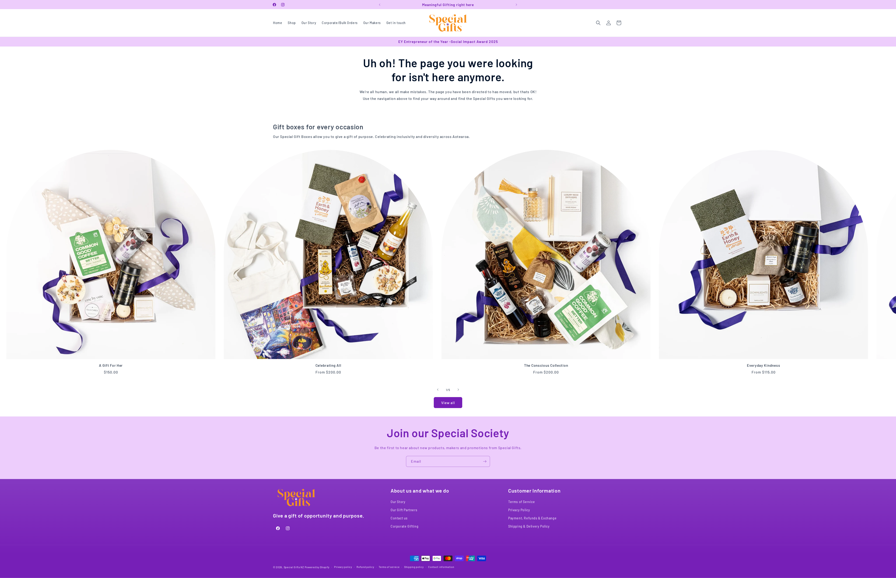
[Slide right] (458, 389)
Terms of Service (521, 502)
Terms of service (389, 566)
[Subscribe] (485, 461)
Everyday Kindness (763, 365)
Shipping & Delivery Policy (529, 527)
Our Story (398, 502)
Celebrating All (328, 365)
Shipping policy (414, 566)
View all (448, 403)
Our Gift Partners (404, 510)
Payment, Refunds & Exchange (532, 518)
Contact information (441, 566)
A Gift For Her (111, 365)
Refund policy (365, 566)
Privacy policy (343, 566)
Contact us (399, 518)
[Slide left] (438, 389)
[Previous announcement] (379, 4)
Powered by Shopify (317, 567)
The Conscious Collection (546, 365)
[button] (598, 23)
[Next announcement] (516, 4)
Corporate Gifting (404, 527)
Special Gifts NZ (294, 567)
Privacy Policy (519, 510)
